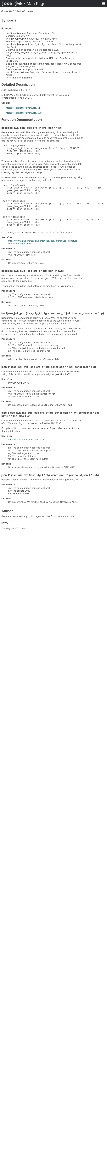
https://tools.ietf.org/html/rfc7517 (23, 107)
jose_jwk (23, 3)
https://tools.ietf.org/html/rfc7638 (24, 112)
